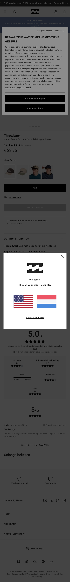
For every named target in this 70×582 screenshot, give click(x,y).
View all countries (35, 317)
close (62, 256)
